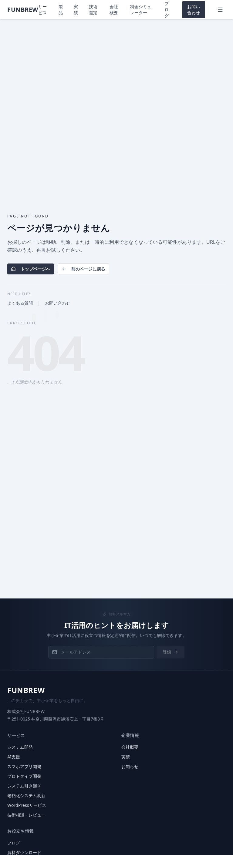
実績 (76, 9)
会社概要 (114, 9)
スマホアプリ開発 (24, 766)
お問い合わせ (193, 9)
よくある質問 (20, 303)
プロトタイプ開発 (24, 776)
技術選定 (93, 9)
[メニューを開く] (220, 9)
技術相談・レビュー (26, 815)
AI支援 (13, 757)
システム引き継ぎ (24, 786)
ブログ (166, 9)
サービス (42, 9)
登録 (167, 652)
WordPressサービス (26, 805)
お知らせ (129, 766)
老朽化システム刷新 (26, 795)
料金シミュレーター (140, 9)
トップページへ (35, 269)
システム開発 (20, 747)
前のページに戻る (88, 269)
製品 (61, 9)
